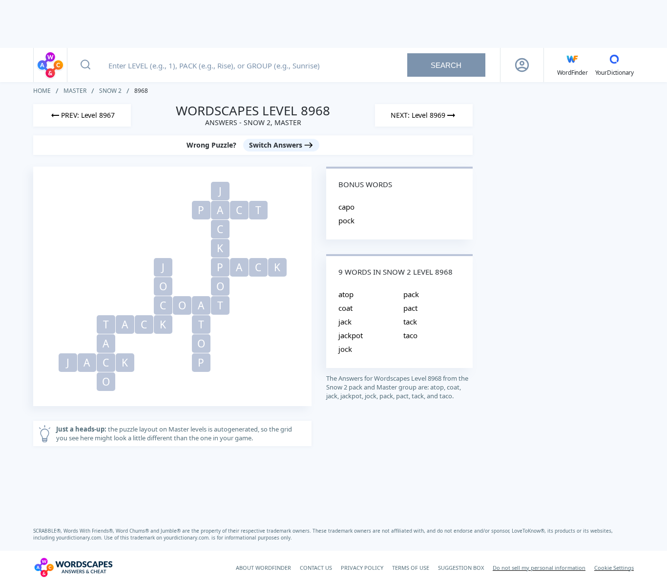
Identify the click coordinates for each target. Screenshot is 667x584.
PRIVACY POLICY (362, 567)
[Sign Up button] (522, 65)
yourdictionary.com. (80, 537)
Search (446, 65)
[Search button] (85, 65)
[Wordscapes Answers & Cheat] (50, 65)
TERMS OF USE (410, 567)
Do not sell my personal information (539, 567)
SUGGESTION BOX (461, 567)
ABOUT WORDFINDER (263, 567)
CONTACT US (316, 567)
